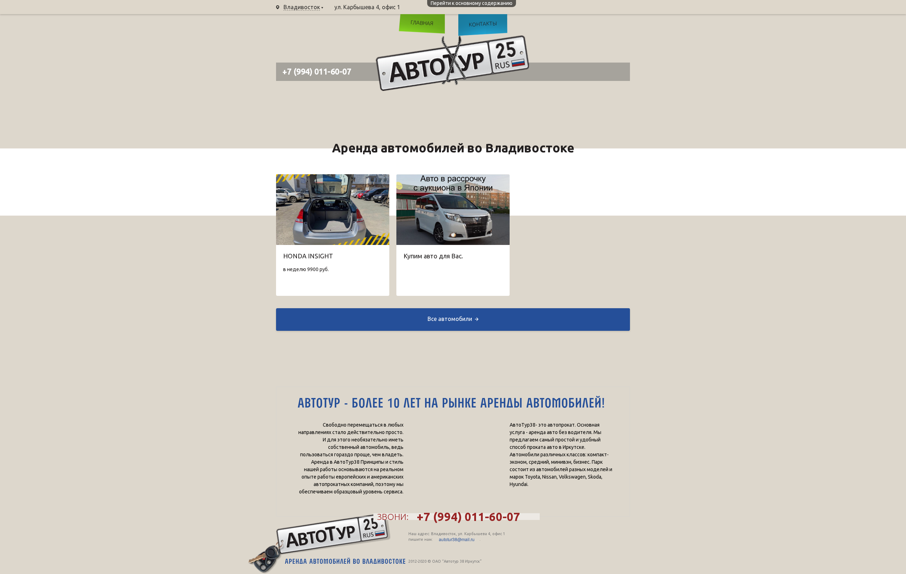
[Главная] (452, 63)
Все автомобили (450, 319)
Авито (617, 26)
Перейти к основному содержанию (471, 3)
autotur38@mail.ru (457, 539)
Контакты (483, 24)
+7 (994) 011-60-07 (441, 7)
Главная (421, 22)
